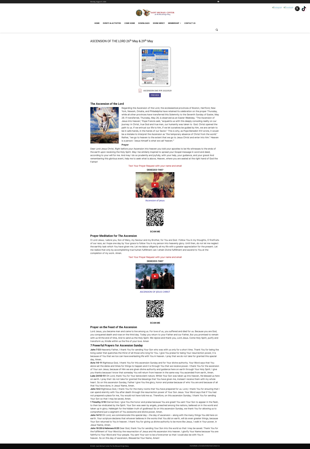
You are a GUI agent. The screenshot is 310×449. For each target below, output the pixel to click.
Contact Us (216, 446)
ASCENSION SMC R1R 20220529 (157, 90)
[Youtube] (218, 1)
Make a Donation (200, 446)
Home (192, 446)
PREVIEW (155, 95)
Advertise (209, 446)
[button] (217, 30)
